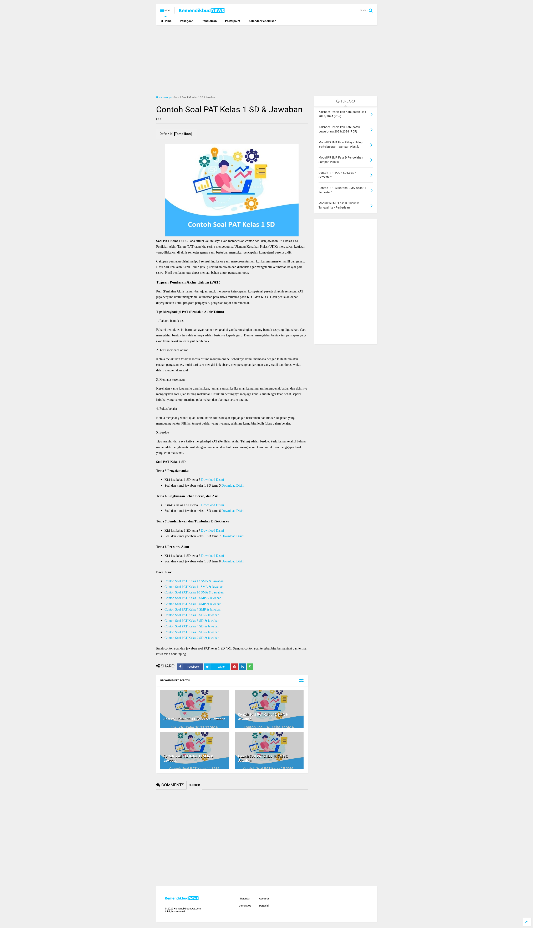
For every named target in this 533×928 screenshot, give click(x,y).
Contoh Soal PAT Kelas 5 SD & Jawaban (191, 620)
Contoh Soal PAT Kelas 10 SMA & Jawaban (194, 592)
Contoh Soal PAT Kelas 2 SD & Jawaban (191, 637)
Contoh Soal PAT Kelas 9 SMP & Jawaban (192, 598)
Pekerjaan (186, 21)
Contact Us (245, 905)
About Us (264, 898)
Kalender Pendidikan (262, 21)
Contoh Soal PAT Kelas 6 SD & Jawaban (191, 615)
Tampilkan (183, 134)
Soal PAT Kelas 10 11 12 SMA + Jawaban (194, 719)
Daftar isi (264, 905)
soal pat (168, 97)
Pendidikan (209, 21)
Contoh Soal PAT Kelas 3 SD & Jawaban (191, 632)
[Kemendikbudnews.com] (202, 12)
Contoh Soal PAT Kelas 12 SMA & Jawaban (194, 581)
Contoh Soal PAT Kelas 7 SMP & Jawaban (192, 609)
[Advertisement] (266, 60)
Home (167, 21)
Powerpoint (232, 21)
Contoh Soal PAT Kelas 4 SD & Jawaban (191, 626)
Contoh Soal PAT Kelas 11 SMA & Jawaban (193, 586)
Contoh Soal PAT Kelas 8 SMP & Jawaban (192, 604)
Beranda (244, 898)
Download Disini (212, 479)
